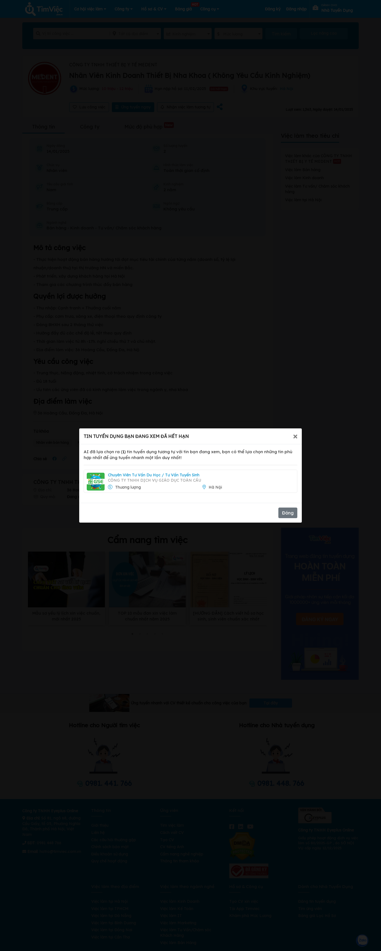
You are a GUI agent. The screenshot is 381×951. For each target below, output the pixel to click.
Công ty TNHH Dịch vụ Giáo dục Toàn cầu (154, 480)
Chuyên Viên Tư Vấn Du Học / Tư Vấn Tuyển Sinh (153, 474)
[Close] (295, 436)
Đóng (288, 513)
